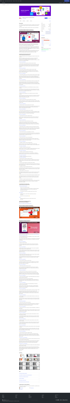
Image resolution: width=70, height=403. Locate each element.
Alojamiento (3, 396)
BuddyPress (56, 397)
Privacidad (3, 397)
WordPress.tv (30, 397)
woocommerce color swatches (48, 32)
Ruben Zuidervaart (21, 192)
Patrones (16, 397)
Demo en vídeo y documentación (22, 150)
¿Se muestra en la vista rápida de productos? (23, 376)
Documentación (27, 203)
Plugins (16, 396)
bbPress (56, 396)
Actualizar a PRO (24, 203)
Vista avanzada (42, 35)
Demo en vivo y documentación (22, 73)
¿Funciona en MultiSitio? (21, 378)
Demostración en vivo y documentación (23, 337)
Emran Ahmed (24, 18)
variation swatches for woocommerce (48, 31)
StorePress (21, 389)
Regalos (43, 397)
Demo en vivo (20, 203)
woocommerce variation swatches (48, 33)
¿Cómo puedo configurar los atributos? (23, 373)
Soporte (30, 203)
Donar (42, 396)
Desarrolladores (30, 396)
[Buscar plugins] (8, 4)
